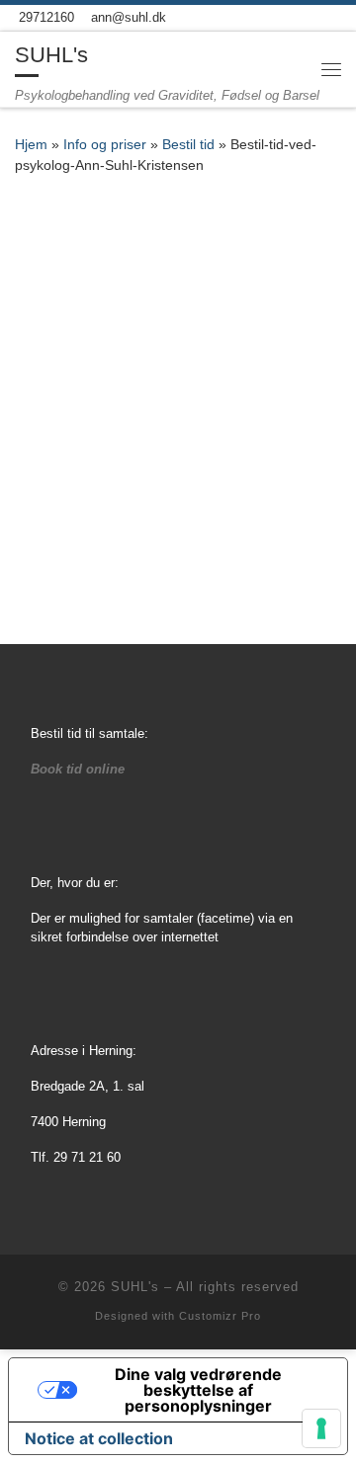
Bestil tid (188, 144)
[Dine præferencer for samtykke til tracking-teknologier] (321, 1428)
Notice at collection (99, 1438)
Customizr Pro (220, 1316)
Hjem (31, 144)
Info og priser (104, 144)
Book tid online (78, 769)
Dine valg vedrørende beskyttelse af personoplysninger (198, 1390)
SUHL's (135, 1286)
